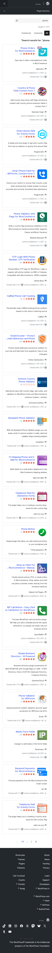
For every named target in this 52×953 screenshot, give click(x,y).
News (47, 859)
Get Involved (19, 876)
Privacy (46, 868)
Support (46, 880)
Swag (21, 888)
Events (22, 880)
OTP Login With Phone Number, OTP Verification (22, 258)
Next (17, 841)
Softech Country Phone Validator (26, 380)
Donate (20, 884)
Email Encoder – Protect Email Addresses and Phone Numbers (20, 337)
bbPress (45, 905)
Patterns (21, 868)
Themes (21, 859)
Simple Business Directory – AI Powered (23, 654)
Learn (47, 876)
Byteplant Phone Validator (21, 418)
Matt (46, 900)
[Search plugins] (16, 20)
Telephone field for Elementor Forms (25, 494)
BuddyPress (43, 909)
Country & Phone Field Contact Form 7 (24, 89)
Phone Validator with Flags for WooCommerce (22, 215)
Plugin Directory (43, 11)
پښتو (41, 920)
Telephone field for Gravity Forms (26, 805)
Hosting (46, 863)
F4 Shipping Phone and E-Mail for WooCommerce (22, 458)
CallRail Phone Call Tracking (21, 296)
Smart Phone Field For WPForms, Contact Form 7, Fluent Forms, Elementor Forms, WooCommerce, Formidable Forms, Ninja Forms (21, 172)
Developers (45, 884)
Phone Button (28, 529)
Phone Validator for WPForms (27, 697)
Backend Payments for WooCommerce (25, 769)
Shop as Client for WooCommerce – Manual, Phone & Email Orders (22, 566)
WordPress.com (41, 896)
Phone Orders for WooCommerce (25, 49)
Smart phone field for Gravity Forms (26, 132)
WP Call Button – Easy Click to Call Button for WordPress (20, 608)
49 (22, 841)
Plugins (22, 863)
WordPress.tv (42, 888)
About (47, 855)
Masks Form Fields (25, 731)
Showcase (20, 855)
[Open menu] (4, 3)
